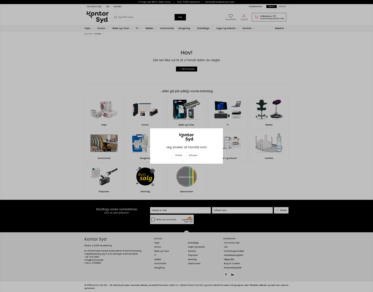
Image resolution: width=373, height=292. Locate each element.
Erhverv (193, 155)
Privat (178, 155)
